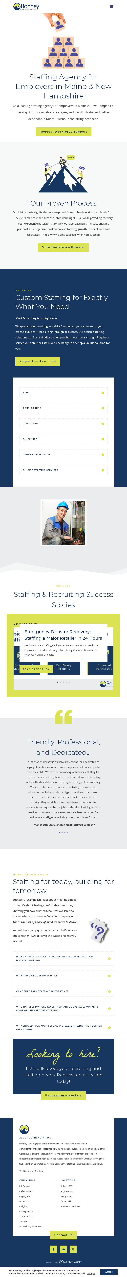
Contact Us (63, 1235)
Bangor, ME (66, 1196)
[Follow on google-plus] (73, 1249)
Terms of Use (26, 1216)
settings (91, 1273)
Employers (24, 1196)
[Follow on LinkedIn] (63, 1249)
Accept (109, 1271)
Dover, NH (66, 1201)
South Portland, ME (70, 1206)
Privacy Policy (26, 1211)
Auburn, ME (66, 1186)
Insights (23, 1206)
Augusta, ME (67, 1191)
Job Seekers (25, 1186)
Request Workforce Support (63, 131)
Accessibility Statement (31, 1226)
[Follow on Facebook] (53, 1249)
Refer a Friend (26, 1191)
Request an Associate (38, 361)
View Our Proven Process (63, 247)
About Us (24, 1201)
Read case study (36, 669)
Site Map (23, 1221)
